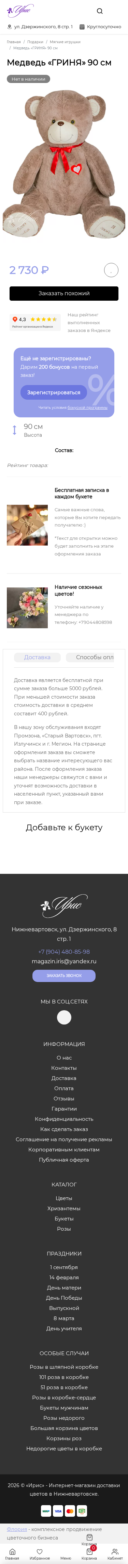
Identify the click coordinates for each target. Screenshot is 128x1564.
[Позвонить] (115, 11)
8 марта (64, 1318)
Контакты (64, 1068)
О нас (64, 1057)
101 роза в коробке (64, 1377)
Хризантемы (64, 1208)
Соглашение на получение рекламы (64, 1139)
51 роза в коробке (64, 1387)
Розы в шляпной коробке (64, 1367)
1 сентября (64, 1267)
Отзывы (64, 1098)
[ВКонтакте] (84, 11)
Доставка (37, 657)
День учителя (64, 1328)
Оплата (64, 1088)
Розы (64, 1229)
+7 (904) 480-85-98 (64, 952)
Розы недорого (64, 1418)
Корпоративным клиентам (64, 1149)
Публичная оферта (64, 1160)
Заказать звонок (64, 976)
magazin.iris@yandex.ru (64, 961)
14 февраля (64, 1277)
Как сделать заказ (64, 1129)
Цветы (64, 1198)
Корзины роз (64, 1438)
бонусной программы (88, 407)
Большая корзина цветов (64, 1428)
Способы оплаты (100, 657)
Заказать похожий (64, 293)
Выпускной (64, 1308)
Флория (17, 1529)
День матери (64, 1287)
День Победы (64, 1298)
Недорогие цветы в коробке (64, 1448)
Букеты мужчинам (64, 1407)
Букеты (64, 1218)
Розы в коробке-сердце (64, 1397)
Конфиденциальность (64, 1119)
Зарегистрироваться (53, 392)
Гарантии (64, 1108)
